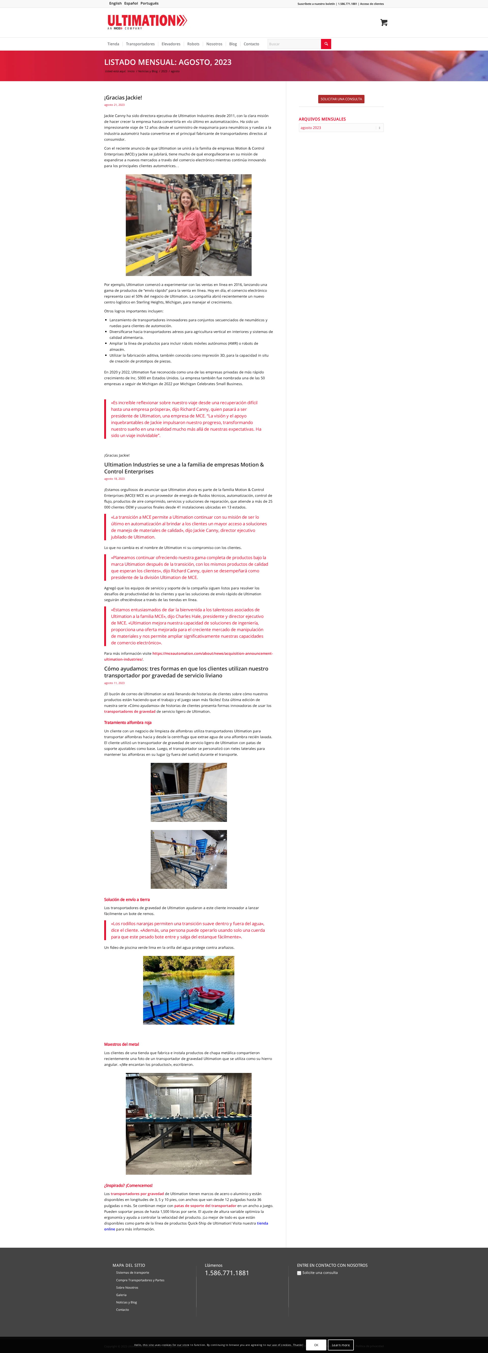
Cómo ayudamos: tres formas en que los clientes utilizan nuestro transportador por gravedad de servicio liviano (186, 672)
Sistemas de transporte (132, 1272)
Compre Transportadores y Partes (140, 1280)
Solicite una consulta (320, 1272)
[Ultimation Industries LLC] (147, 22)
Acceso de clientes (372, 4)
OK (316, 1345)
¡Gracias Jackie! (123, 97)
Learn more (341, 1345)
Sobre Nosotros (127, 1287)
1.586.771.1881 (347, 4)
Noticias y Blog (126, 1302)
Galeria (121, 1295)
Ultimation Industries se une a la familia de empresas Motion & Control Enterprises (184, 468)
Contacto (122, 1309)
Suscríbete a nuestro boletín (316, 4)
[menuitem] (113, 44)
